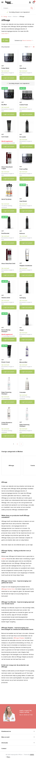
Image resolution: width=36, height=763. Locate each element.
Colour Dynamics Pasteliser (6, 423)
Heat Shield (23, 201)
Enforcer (22, 233)
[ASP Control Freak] (27, 93)
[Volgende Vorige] (21, 444)
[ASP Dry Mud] (9, 93)
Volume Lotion (5, 297)
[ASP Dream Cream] (9, 351)
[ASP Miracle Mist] (27, 351)
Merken (15, 16)
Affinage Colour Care (8, 589)
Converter (22, 392)
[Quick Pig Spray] (9, 190)
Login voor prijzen (9, 78)
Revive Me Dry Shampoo (5, 330)
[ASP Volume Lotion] (9, 286)
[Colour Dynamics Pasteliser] (9, 413)
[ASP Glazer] (27, 319)
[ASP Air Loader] (27, 126)
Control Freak (23, 104)
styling (3, 558)
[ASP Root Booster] (9, 222)
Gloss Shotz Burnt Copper (6, 167)
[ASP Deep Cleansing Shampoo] (27, 413)
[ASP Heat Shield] (27, 190)
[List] (34, 47)
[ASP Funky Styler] (9, 57)
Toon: (26, 46)
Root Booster (5, 233)
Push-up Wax (23, 169)
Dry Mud (4, 104)
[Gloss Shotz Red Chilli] (9, 254)
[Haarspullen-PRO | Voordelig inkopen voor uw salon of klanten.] (11, 2)
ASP (2, 66)
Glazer (21, 330)
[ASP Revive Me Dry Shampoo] (9, 319)
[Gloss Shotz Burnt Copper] (9, 158)
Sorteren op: (18, 40)
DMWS (32, 754)
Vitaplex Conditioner (25, 265)
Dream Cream (5, 362)
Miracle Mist (23, 362)
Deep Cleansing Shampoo (6, 393)
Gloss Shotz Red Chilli (8, 263)
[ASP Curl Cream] (9, 126)
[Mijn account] (30, 2)
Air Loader (22, 137)
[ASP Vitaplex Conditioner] (27, 254)
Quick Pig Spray (6, 199)
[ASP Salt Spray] (27, 287)
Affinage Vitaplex (19, 638)
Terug (5, 16)
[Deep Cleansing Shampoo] (9, 383)
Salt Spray (22, 297)
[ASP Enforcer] (27, 222)
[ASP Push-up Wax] (27, 158)
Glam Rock (22, 68)
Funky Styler (5, 68)
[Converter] (27, 383)
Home (9, 16)
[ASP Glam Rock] (27, 57)
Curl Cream (4, 136)
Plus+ (8, 757)
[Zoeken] (32, 8)
